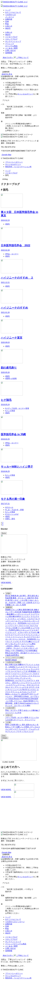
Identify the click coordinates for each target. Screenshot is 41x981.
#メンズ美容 (10, 411)
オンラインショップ (13, 41)
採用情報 (8, 53)
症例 (7, 21)
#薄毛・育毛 (10, 519)
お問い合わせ (10, 50)
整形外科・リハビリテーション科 (18, 167)
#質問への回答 (11, 378)
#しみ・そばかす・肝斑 (14, 510)
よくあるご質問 (11, 48)
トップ (7, 10)
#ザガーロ (9, 507)
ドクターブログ (11, 37)
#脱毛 (7, 224)
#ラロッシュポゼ (11, 514)
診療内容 (8, 19)
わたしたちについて (13, 12)
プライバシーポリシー (14, 162)
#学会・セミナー (11, 254)
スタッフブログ (11, 39)
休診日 (7, 28)
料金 (7, 24)
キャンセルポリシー (25, 94)
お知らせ (8, 26)
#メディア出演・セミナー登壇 (17, 408)
